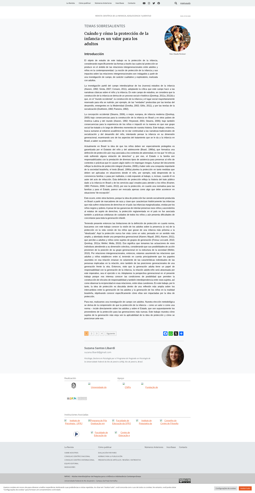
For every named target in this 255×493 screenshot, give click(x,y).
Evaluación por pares (107, 453)
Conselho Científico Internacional (79, 460)
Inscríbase (120, 3)
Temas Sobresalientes (104, 26)
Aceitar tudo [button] (245, 488)
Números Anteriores (103, 3)
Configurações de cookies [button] (226, 488)
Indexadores (69, 467)
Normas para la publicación (110, 456)
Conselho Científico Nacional (77, 456)
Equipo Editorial (71, 463)
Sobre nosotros (71, 453)
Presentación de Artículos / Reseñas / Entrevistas (119, 460)
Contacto (131, 3)
